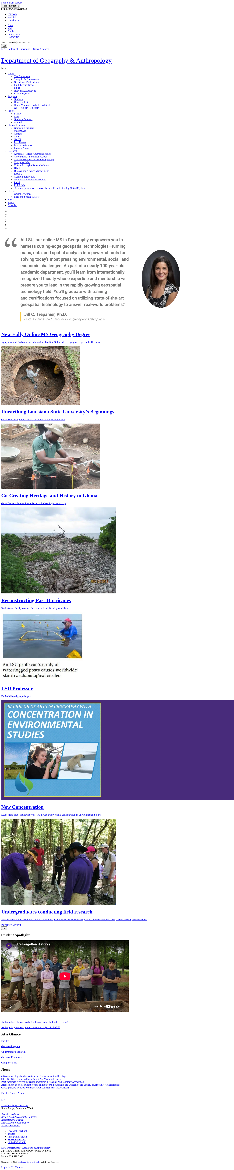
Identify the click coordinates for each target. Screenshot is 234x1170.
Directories (13, 20)
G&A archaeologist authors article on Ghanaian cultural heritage (33, 1076)
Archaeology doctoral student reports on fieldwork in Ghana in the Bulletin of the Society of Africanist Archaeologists (60, 1084)
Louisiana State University (14, 1105)
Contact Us (13, 37)
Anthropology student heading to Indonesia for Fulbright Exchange (35, 1022)
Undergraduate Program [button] (13, 1051)
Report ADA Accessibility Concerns (19, 1117)
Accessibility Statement (12, 1119)
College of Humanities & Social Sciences (28, 49)
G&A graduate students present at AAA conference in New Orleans (35, 1087)
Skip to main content (11, 2)
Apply (11, 31)
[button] (4, 925)
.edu (12, 14)
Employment (14, 34)
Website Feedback (10, 1114)
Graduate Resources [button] (11, 1057)
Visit (10, 28)
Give (10, 25)
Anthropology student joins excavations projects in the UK (30, 1027)
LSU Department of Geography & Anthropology (25, 1147)
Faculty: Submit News (12, 1093)
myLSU (12, 17)
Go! (4, 46)
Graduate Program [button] (10, 1046)
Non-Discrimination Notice (15, 1122)
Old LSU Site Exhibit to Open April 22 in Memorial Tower (31, 1079)
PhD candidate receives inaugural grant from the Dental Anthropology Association (42, 1082)
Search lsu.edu (8, 42)
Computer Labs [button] (9, 1062)
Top (4, 928)
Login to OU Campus (12, 1167)
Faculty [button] (5, 1041)
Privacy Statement (10, 1125)
